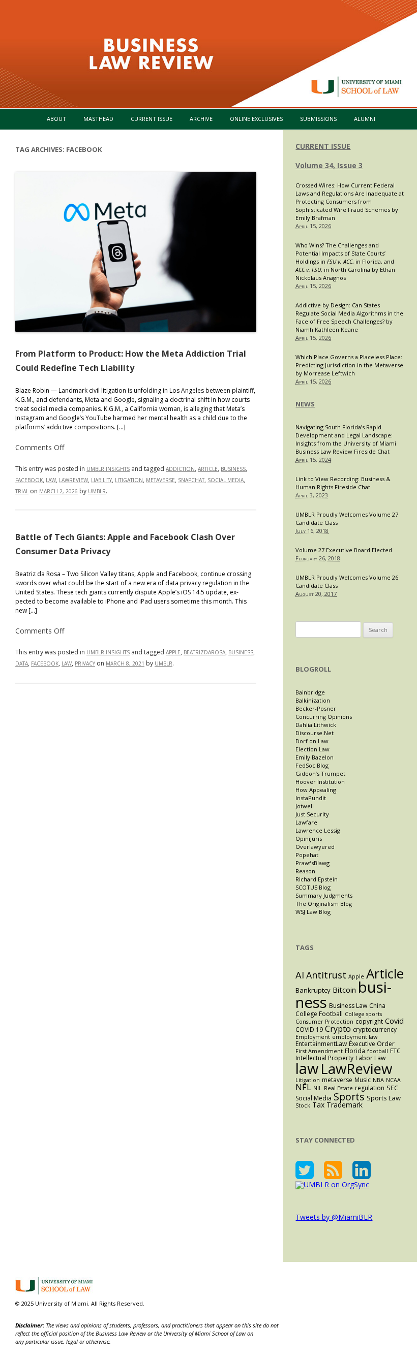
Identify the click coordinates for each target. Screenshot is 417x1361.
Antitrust (326, 975)
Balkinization (312, 700)
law (51, 480)
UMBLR (97, 491)
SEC (392, 1087)
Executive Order (372, 1043)
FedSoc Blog (312, 765)
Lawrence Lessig (317, 830)
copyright (369, 1021)
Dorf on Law (312, 741)
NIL (317, 1088)
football (377, 1051)
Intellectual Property (324, 1058)
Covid (394, 1021)
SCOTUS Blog (313, 887)
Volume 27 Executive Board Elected (343, 550)
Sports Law (384, 1097)
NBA (378, 1080)
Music (362, 1079)
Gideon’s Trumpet (320, 773)
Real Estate (338, 1088)
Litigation (129, 480)
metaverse (160, 480)
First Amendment (319, 1051)
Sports (349, 1096)
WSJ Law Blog (313, 911)
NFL (303, 1087)
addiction (180, 468)
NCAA (393, 1080)
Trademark (344, 1105)
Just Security (312, 814)
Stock (302, 1105)
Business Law (348, 1005)
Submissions (318, 118)
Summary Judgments (323, 895)
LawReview (73, 480)
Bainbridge (310, 692)
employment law (354, 1036)
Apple (173, 652)
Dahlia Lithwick (315, 725)
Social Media (225, 480)
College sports (363, 1014)
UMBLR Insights (108, 468)
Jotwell (304, 806)
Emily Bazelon (314, 757)
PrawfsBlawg (312, 863)
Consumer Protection (324, 1021)
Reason (305, 871)
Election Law (312, 749)
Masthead (98, 118)
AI (299, 974)
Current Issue (151, 118)
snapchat (191, 480)
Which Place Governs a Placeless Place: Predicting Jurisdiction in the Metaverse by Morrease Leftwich (349, 365)
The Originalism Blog (323, 903)
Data (21, 663)
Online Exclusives (256, 118)
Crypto (338, 1028)
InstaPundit (310, 798)
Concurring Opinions (323, 716)
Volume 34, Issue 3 (329, 165)
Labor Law (370, 1058)
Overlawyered (315, 846)
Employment (312, 1036)
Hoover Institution (320, 781)
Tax (318, 1105)
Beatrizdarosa (204, 652)
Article (208, 468)
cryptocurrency (375, 1029)
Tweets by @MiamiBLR (333, 1217)
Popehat (306, 855)
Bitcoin (344, 990)
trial (21, 491)
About (56, 118)
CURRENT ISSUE (322, 146)
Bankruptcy (313, 990)
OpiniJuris (308, 838)
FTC (395, 1051)
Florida (355, 1051)
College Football (319, 1013)
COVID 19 (309, 1029)
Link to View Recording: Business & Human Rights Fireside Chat (343, 483)
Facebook (29, 480)
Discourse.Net (314, 733)
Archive (201, 118)
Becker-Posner (315, 708)
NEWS (305, 403)
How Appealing (315, 790)
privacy (85, 663)
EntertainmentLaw (321, 1043)
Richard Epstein (316, 879)
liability (101, 480)
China (377, 1005)
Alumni (364, 118)
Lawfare (306, 822)
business (233, 468)
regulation (369, 1088)
